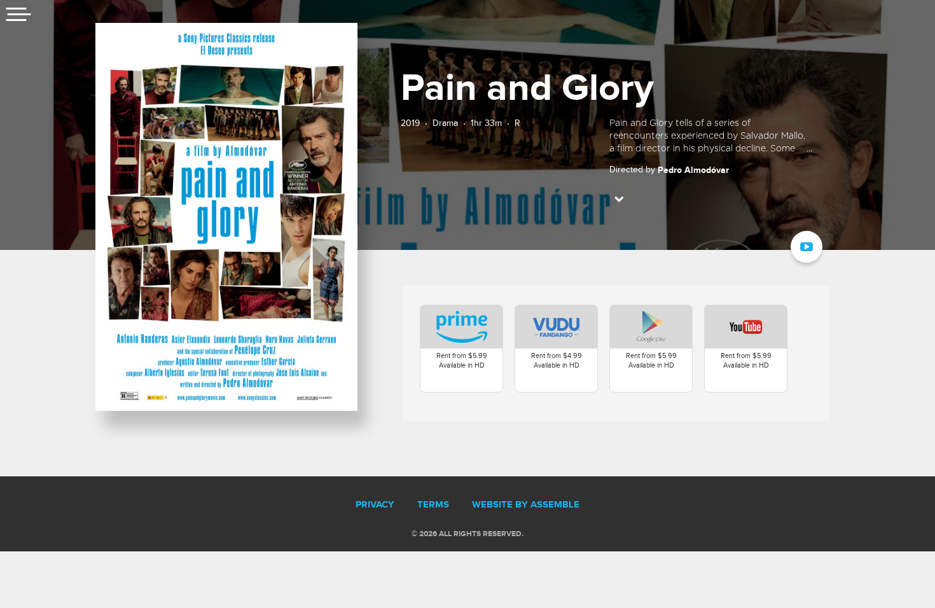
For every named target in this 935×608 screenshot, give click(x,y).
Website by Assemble (525, 505)
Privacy (375, 505)
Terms (433, 505)
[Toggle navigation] (19, 16)
